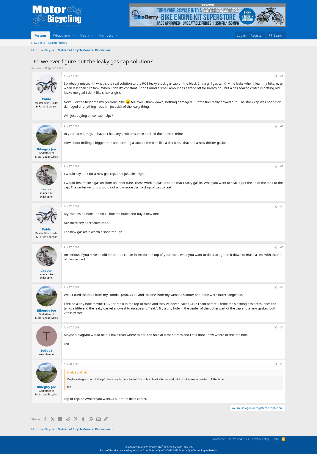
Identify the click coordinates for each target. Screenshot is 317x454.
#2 (281, 126)
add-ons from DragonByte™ (149, 450)
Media (84, 35)
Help (276, 439)
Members (106, 35)
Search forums (57, 43)
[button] (74, 35)
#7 (281, 327)
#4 (281, 206)
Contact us (218, 439)
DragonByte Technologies (193, 450)
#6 (281, 287)
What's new (61, 35)
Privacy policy (260, 439)
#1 (281, 76)
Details (213, 450)
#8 (281, 364)
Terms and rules (239, 439)
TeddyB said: (75, 372)
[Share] (276, 76)
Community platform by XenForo (158, 446)
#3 (281, 166)
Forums (41, 35)
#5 (281, 247)
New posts (38, 43)
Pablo (38, 68)
